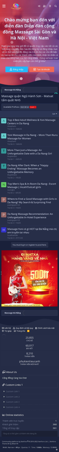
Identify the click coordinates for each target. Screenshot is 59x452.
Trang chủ (21, 331)
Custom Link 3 (13, 401)
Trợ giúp (8, 331)
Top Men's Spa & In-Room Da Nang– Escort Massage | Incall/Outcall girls (31, 185)
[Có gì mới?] (50, 6)
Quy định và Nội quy (24, 328)
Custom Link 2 (13, 396)
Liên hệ (8, 328)
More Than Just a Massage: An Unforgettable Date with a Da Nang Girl (29, 151)
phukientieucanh (29, 361)
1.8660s (39, 447)
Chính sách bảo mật (46, 328)
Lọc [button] (53, 113)
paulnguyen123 (13, 205)
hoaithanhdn (12, 235)
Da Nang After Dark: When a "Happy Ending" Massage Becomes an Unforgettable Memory (27, 169)
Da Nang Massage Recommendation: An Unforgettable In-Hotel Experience (30, 215)
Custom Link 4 (13, 407)
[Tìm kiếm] (55, 6)
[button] (4, 6)
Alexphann (11, 126)
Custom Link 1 (13, 391)
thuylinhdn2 (12, 156)
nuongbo (11, 190)
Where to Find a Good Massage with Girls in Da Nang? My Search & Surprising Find (32, 200)
